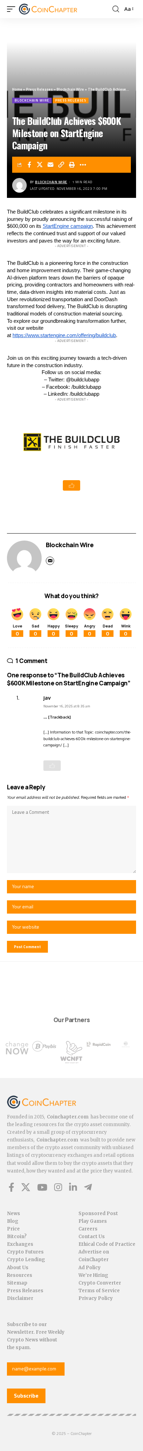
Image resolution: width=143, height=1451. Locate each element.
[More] (83, 164)
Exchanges (20, 1244)
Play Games (92, 1221)
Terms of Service (99, 1291)
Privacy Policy (95, 1298)
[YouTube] (42, 1187)
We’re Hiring (93, 1275)
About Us (17, 1268)
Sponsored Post (98, 1213)
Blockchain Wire (70, 89)
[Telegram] (88, 1187)
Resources (19, 1275)
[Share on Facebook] (29, 164)
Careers (88, 1229)
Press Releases (39, 89)
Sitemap (17, 1283)
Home (17, 89)
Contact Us (91, 1237)
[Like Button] (71, 485)
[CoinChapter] (57, 9)
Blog (12, 1221)
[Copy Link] (61, 164)
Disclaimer (20, 1298)
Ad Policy (89, 1268)
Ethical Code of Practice (106, 1244)
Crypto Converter (99, 1283)
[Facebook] (11, 1187)
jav (47, 697)
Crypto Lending (26, 1260)
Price (13, 1229)
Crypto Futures (25, 1252)
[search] (116, 9)
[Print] (72, 164)
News (13, 1213)
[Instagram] (58, 1187)
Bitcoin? (17, 1237)
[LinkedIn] (73, 1187)
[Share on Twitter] (40, 164)
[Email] (51, 164)
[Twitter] (25, 1187)
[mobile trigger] (13, 9)
